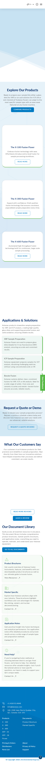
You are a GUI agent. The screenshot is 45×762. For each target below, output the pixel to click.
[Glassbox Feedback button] (42, 383)
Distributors (7, 746)
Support (25, 750)
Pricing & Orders (8, 743)
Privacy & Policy (28, 746)
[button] (41, 4)
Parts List (6, 750)
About (24, 743)
